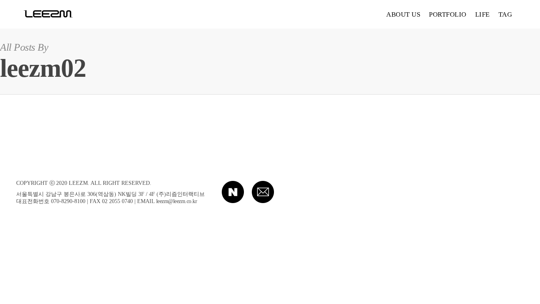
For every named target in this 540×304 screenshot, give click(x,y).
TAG (505, 14)
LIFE (482, 14)
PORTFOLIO (447, 14)
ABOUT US (403, 14)
